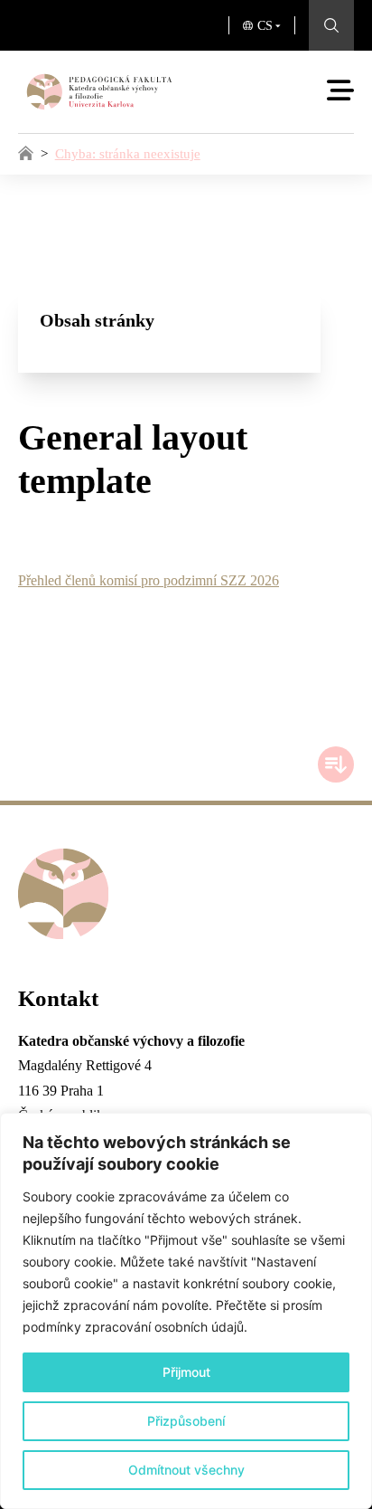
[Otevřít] (340, 90)
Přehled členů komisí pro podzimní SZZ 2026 (148, 580)
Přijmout (186, 1372)
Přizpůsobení (186, 1420)
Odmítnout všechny (186, 1469)
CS (265, 26)
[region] (186, 1311)
